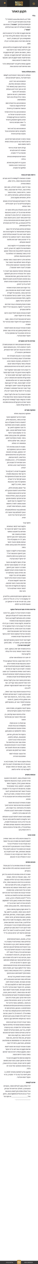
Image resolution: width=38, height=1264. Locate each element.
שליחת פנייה (9, 1262)
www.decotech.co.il (20, 19)
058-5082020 (28, 1262)
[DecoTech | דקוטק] (19, 3)
